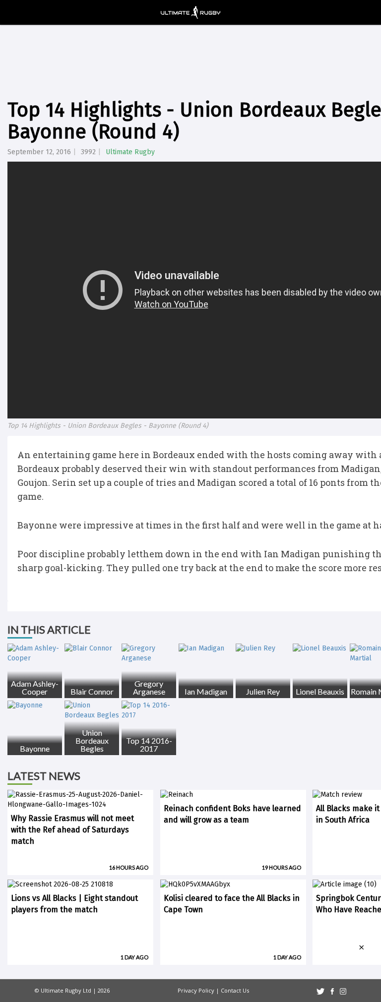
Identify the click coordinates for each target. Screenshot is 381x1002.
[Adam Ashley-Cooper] (34, 653)
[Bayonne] (34, 705)
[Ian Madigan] (206, 648)
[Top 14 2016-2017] (149, 710)
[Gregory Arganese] (149, 653)
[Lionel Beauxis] (320, 648)
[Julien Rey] (263, 648)
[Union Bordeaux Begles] (91, 710)
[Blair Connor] (91, 648)
